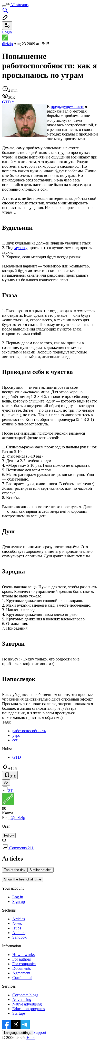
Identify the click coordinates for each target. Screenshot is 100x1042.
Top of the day (14, 870)
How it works (23, 954)
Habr (30, 1037)
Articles (18, 919)
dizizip (7, 44)
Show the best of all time (22, 879)
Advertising (21, 999)
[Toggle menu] (4, 6)
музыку (20, 248)
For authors (21, 959)
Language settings (17, 1033)
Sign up (18, 901)
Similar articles (40, 870)
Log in (17, 897)
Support (39, 1032)
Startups (18, 1013)
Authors (18, 932)
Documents (21, 968)
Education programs (28, 1009)
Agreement (21, 973)
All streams (19, 5)
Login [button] (7, 32)
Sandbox (19, 937)
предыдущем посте (67, 106)
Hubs (16, 928)
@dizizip (18, 817)
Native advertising (27, 1004)
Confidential (22, 977)
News (17, 923)
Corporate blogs (25, 995)
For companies (24, 964)
